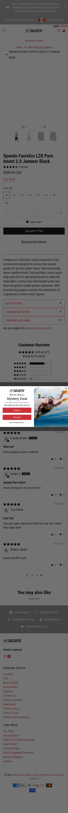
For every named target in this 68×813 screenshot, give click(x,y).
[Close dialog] (66, 388)
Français (17, 417)
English (17, 410)
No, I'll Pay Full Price (17, 422)
